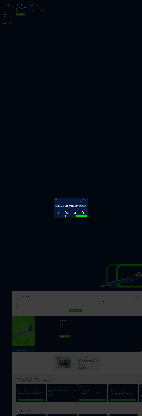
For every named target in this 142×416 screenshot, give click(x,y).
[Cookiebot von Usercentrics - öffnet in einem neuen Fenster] (83, 199)
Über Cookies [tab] (82, 201)
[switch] (67, 213)
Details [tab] (71, 201)
